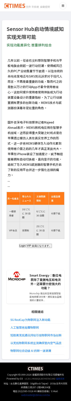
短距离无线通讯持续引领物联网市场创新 (36, 335)
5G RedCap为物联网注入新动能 (30, 320)
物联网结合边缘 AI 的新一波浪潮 (30, 351)
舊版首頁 (60, 378)
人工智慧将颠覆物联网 (24, 327)
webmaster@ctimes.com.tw (35, 394)
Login (22, 245)
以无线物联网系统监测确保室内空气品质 (36, 343)
